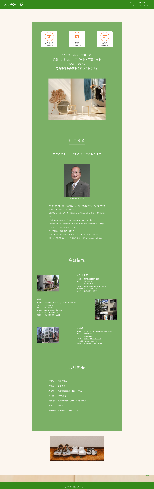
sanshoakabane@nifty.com (53, 310)
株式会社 (13, 3)
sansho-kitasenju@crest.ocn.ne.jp (95, 286)
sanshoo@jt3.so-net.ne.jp (92, 339)
